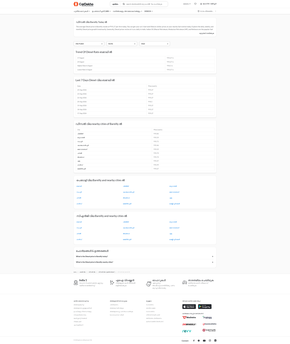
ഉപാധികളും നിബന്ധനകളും (83, 311)
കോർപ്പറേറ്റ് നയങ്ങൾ (80, 318)
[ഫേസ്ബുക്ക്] (193, 341)
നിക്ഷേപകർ (77, 321)
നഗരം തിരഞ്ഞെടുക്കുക (207, 11)
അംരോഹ (80, 157)
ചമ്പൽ (79, 153)
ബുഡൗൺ (81, 137)
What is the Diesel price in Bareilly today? (92, 256)
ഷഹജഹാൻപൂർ (83, 145)
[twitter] (199, 341)
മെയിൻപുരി (81, 169)
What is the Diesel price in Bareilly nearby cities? (94, 262)
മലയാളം (186, 4)
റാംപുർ (80, 141)
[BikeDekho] (189, 317)
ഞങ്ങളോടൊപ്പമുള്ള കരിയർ (83, 308)
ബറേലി (79, 186)
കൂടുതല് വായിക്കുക (206, 33)
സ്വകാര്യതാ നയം (80, 315)
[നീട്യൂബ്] (204, 341)
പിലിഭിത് (80, 134)
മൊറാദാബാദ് (82, 149)
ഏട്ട (78, 161)
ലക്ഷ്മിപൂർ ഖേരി (174, 204)
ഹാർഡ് (80, 165)
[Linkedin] (215, 341)
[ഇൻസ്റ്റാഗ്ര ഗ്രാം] (210, 341)
